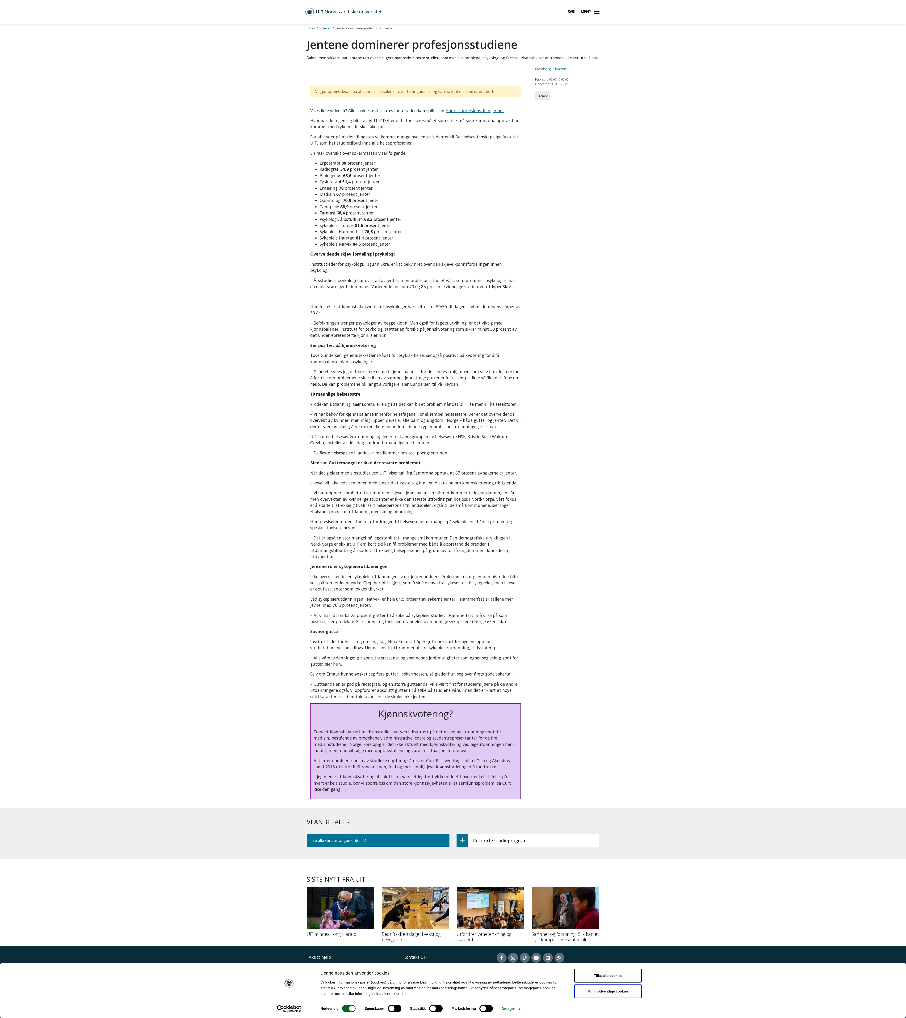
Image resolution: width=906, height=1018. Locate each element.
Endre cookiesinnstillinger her (475, 110)
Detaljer (508, 1009)
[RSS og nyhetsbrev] (559, 958)
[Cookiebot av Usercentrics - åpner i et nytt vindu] (289, 1008)
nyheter (325, 28)
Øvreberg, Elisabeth (551, 69)
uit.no (311, 28)
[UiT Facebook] (502, 958)
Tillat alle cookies (608, 976)
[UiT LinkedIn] (548, 958)
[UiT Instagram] (513, 958)
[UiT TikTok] (525, 958)
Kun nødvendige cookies (608, 991)
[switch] (394, 1008)
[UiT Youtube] (536, 958)
